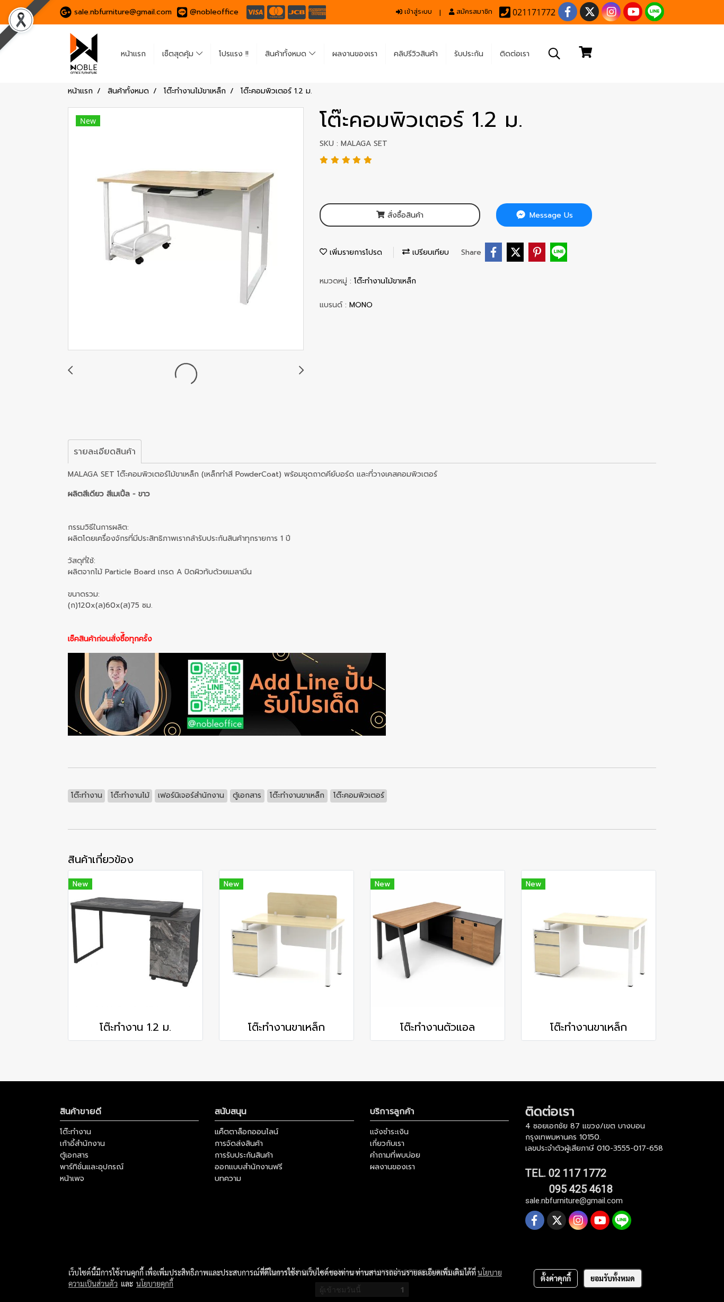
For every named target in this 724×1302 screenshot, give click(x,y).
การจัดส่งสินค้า (239, 1143)
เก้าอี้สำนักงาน (82, 1143)
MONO (361, 305)
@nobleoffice (214, 12)
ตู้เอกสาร (74, 1155)
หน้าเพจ (72, 1178)
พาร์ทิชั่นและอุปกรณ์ (91, 1166)
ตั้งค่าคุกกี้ (556, 1278)
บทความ (228, 1178)
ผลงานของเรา (354, 53)
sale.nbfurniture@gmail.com (123, 12)
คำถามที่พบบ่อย (395, 1155)
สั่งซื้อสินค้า (404, 215)
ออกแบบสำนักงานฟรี (248, 1166)
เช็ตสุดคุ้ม (179, 53)
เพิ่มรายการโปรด (354, 252)
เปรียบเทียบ (429, 252)
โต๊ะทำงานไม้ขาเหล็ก (385, 281)
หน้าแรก (133, 53)
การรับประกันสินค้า (244, 1155)
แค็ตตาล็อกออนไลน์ (246, 1131)
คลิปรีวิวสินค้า (416, 53)
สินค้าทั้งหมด (287, 53)
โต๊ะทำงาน (75, 1131)
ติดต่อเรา (514, 53)
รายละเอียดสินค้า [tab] (105, 451)
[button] (554, 54)
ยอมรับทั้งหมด (612, 1278)
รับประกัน (468, 53)
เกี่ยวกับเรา (387, 1143)
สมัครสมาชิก (473, 11)
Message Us (550, 215)
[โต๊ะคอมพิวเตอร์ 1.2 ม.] (185, 229)
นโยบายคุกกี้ (154, 1283)
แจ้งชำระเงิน (389, 1131)
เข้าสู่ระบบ (417, 11)
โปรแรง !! (234, 53)
